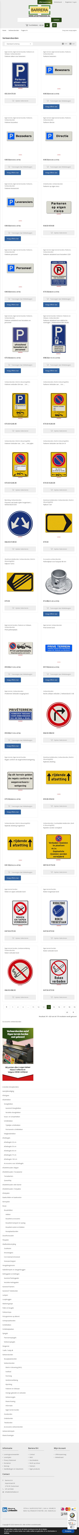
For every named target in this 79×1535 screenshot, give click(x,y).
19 (74, 1007)
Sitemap (6, 1466)
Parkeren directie (48, 122)
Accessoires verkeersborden (52, 559)
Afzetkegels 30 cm (10, 1142)
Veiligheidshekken (10, 1134)
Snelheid (8, 1372)
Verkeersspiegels (9, 1342)
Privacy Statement (10, 1460)
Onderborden (47, 184)
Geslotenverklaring (24, 948)
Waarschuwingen (8, 1435)
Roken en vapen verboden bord (15, 892)
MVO (31, 1457)
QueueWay (7, 1180)
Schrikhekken (8, 1121)
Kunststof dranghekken (13, 1108)
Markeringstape (7, 1304)
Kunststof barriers (8, 1287)
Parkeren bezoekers (11, 122)
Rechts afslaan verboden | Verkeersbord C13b (58, 694)
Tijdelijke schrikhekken (13, 1125)
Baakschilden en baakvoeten (11, 1197)
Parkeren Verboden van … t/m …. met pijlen (19, 443)
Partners (32, 1466)
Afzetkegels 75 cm (10, 1155)
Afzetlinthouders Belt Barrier (11, 1185)
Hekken (8, 1214)
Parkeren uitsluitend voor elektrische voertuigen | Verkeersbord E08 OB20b (56, 321)
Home (4, 30)
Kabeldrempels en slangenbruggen (13, 1270)
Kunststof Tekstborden (10, 1291)
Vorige (6, 1007)
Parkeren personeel (11, 254)
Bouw (4, 1206)
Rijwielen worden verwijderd (52, 828)
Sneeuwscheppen (10, 1261)
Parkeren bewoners (49, 56)
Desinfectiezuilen (8, 1236)
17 (64, 1007)
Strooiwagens (8, 1253)
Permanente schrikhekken (14, 1129)
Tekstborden (8, 1423)
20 (67, 1012)
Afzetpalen (6, 1193)
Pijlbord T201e (9, 564)
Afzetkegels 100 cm (10, 1159)
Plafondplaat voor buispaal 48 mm (54, 562)
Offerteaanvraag (45, 2)
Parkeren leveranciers (12, 188)
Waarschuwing (10, 1401)
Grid (65, 44)
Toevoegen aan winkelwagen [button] (60, 101)
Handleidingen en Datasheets (13, 1469)
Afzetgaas (5, 1095)
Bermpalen (6, 1202)
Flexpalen (5, 1240)
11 (33, 1007)
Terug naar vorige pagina (69, 30)
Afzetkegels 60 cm (10, 1151)
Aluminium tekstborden (50, 500)
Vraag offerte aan (51, 107)
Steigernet (5, 1346)
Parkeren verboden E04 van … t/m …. (17, 384)
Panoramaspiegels (10, 1338)
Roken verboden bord (12, 953)
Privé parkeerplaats (11, 630)
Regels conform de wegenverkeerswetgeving (20, 760)
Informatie (9, 1406)
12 (38, 1007)
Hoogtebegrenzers (8, 1265)
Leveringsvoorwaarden (11, 1454)
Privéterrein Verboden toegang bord (16, 694)
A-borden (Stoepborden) (10, 1087)
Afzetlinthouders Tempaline (11, 1189)
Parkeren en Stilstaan (24, 625)
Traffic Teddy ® (7, 1350)
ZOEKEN (56, 20)
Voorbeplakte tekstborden (62, 823)
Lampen (5, 1295)
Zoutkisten (7, 1248)
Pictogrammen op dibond (10, 1316)
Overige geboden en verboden (16, 1393)
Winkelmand (58, 2)
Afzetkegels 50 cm (10, 1146)
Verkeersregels (10, 1397)
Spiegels (5, 1333)
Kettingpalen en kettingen (10, 1274)
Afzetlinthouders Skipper (10, 1168)
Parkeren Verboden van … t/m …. (54, 384)
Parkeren (68, 52)
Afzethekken (6, 1100)
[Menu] (75, 1513)
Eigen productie (35, 1469)
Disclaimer (7, 1463)
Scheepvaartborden (8, 1321)
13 (43, 1007)
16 (59, 1007)
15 (54, 1007)
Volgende (73, 1012)
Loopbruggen (6, 1299)
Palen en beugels (8, 1308)
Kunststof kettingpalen (11, 1278)
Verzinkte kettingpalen (11, 1282)
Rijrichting (8, 500)
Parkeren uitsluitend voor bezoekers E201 (57, 254)
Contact (32, 1454)
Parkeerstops (6, 1312)
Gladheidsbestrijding (9, 1244)
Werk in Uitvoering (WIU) (22, 382)
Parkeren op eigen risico (51, 186)
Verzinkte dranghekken (13, 1112)
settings (6, 1533)
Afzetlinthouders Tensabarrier (12, 1172)
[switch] (72, 1527)
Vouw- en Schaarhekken (12, 1117)
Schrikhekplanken (8, 1329)
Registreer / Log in (71, 2)
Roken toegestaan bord (51, 892)
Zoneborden (8, 1414)
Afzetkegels (6, 1138)
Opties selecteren (21, 101)
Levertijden (7, 1457)
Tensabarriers (8, 1176)
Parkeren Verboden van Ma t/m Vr (54, 443)
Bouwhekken (8, 1210)
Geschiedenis (34, 1460)
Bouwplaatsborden (12, 1231)
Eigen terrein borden (19, 52)
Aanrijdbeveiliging (8, 1091)
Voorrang (9, 1376)
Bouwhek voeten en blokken (15, 1227)
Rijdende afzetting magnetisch (15, 826)
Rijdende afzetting (49, 762)
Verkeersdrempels (8, 1431)
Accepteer (68, 1531)
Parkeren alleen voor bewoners (15, 56)
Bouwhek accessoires (13, 1219)
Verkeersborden (14, 30)
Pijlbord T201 (47, 505)
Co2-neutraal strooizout (12, 1257)
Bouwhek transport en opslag (15, 1223)
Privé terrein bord (49, 628)
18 (69, 1007)
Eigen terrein (8, 52)
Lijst (73, 44)
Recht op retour (35, 1463)
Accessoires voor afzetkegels (13, 1163)
